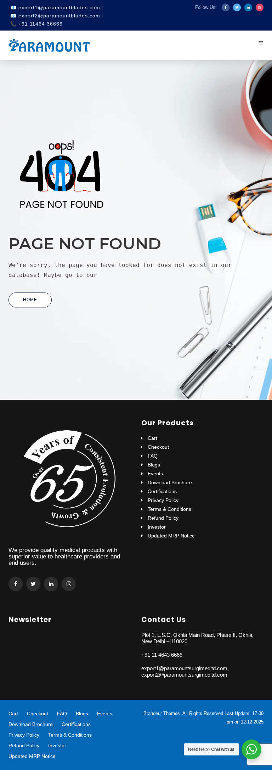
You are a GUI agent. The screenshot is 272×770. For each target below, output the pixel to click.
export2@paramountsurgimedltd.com (184, 675)
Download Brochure (170, 482)
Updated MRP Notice (171, 536)
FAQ (153, 456)
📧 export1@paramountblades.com (55, 7)
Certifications (162, 491)
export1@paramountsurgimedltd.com (184, 668)
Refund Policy (163, 518)
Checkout (158, 447)
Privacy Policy (163, 500)
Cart (152, 438)
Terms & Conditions (169, 509)
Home (30, 299)
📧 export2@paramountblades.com (55, 15)
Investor (157, 527)
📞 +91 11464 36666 (36, 24)
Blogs (154, 465)
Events (155, 473)
